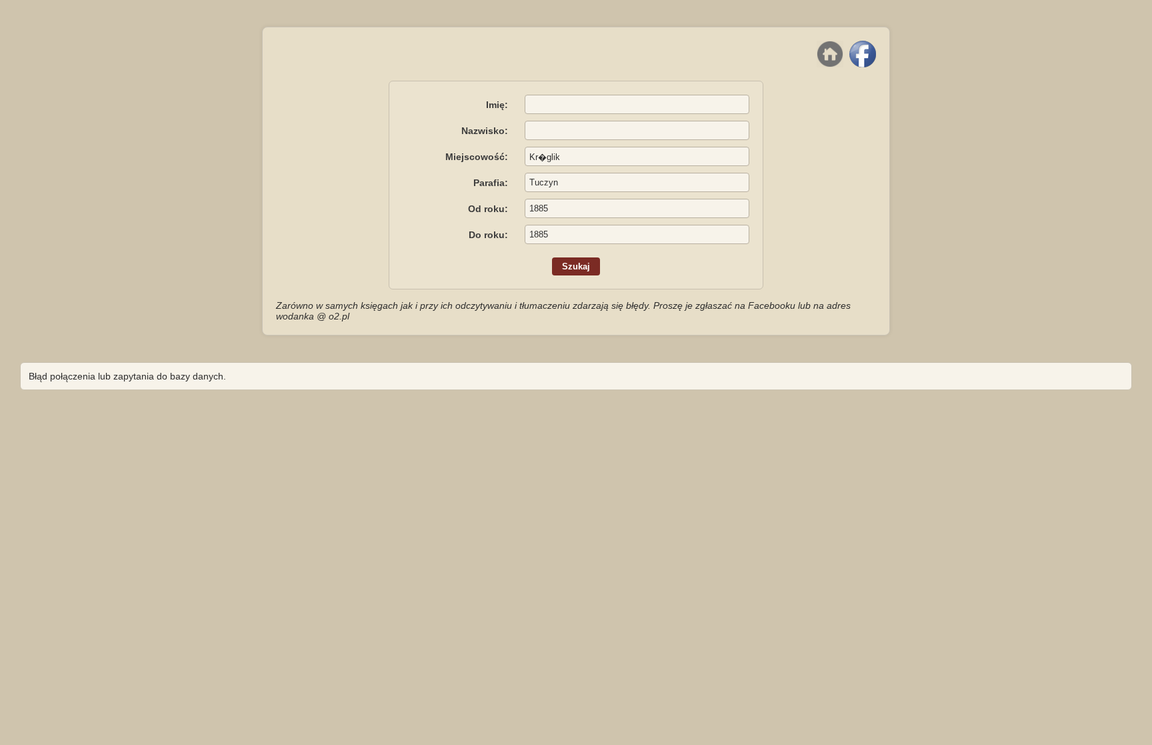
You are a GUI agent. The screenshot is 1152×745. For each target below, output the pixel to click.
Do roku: (488, 234)
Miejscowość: (476, 156)
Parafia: (490, 182)
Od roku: (488, 208)
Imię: (497, 104)
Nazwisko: (484, 130)
